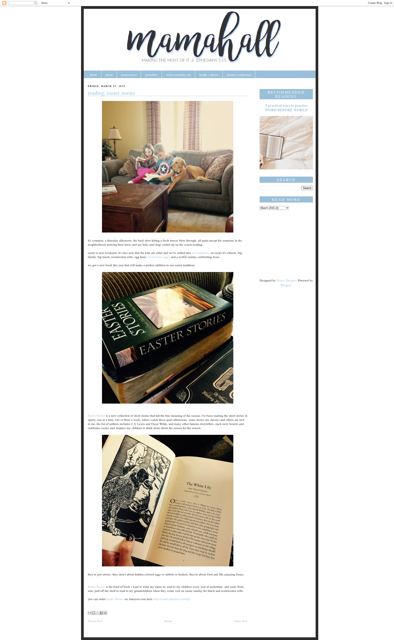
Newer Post (95, 621)
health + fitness (209, 75)
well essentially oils (178, 75)
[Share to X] (97, 613)
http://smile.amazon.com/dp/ (172, 599)
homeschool (129, 75)
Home (168, 621)
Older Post (240, 621)
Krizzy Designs (286, 280)
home (93, 75)
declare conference (239, 75)
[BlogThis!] (94, 613)
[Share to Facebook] (101, 613)
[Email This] (90, 613)
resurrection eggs (158, 257)
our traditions (200, 253)
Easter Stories (96, 415)
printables (151, 75)
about (109, 75)
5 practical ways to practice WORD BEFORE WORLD (286, 108)
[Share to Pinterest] (105, 613)
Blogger (286, 285)
